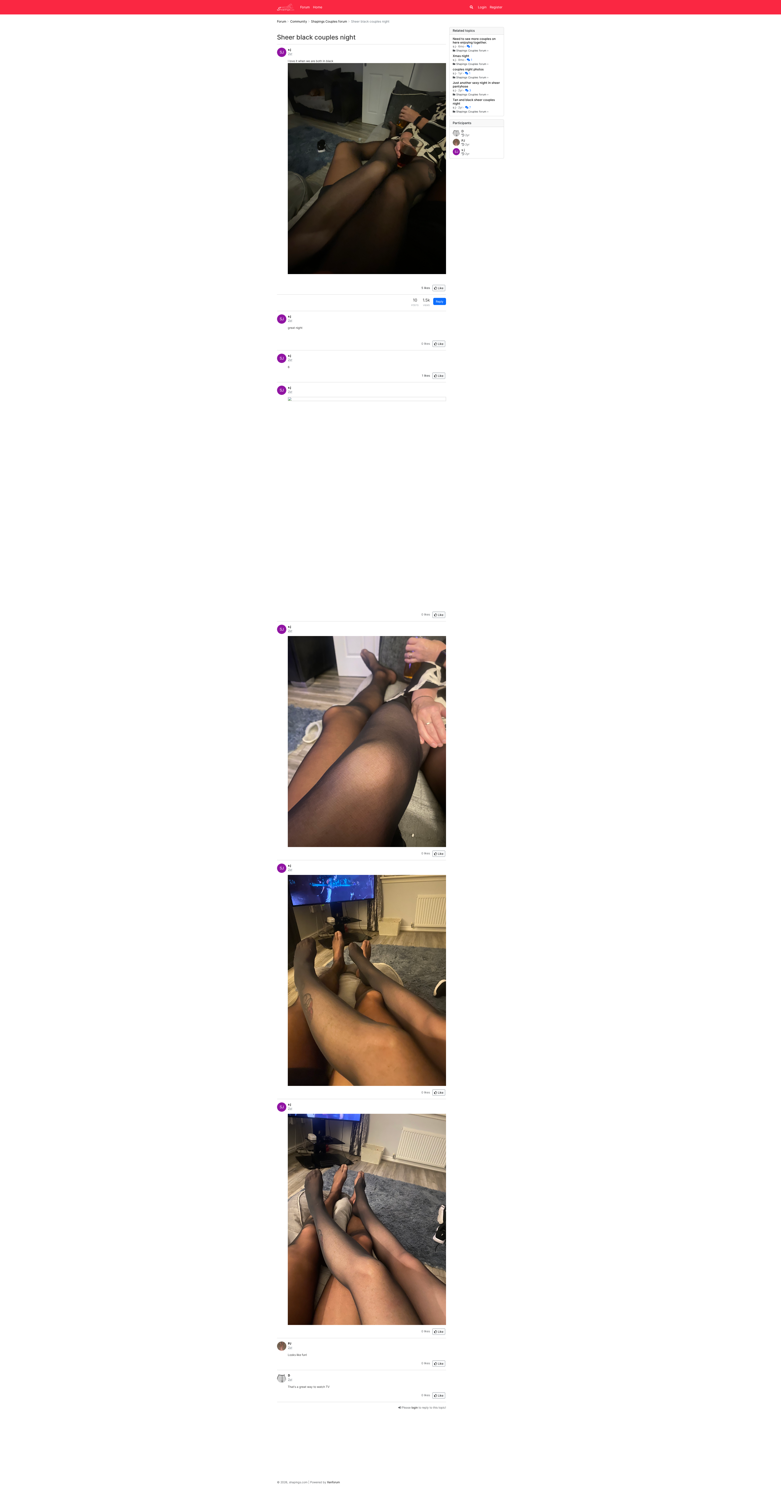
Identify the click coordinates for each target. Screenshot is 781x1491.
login (414, 1407)
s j (454, 46)
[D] (456, 133)
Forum (305, 7)
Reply (439, 301)
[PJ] (456, 142)
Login (482, 7)
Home (317, 7)
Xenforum (333, 1482)
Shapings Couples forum (471, 50)
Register (496, 7)
